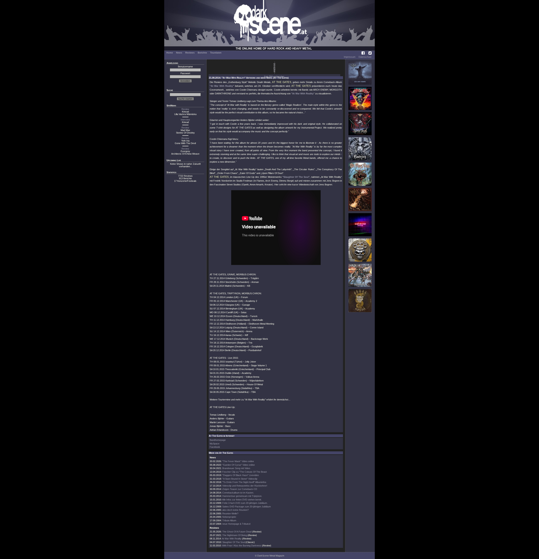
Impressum (349, 57)
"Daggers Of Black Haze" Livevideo (240, 475)
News (179, 52)
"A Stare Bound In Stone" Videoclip (239, 478)
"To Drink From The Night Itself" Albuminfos (244, 482)
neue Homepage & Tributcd (236, 524)
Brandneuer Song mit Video (236, 468)
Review (185, 109)
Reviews (190, 52)
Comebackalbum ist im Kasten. (238, 492)
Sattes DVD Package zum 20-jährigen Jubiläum (246, 506)
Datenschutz (365, 57)
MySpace (214, 443)
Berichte (202, 52)
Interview (185, 119)
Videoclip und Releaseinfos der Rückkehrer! (244, 485)
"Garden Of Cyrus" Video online (238, 465)
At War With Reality (231, 538)
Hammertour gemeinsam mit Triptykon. (242, 496)
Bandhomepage (218, 440)
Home (169, 52)
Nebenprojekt (229, 517)
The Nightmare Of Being (234, 535)
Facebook (215, 447)
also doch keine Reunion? (235, 510)
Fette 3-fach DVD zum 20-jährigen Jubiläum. (245, 503)
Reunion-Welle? (230, 513)
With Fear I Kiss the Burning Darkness (241, 545)
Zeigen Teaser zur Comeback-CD (239, 489)
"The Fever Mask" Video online (238, 461)
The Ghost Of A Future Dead (237, 531)
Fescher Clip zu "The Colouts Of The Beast (244, 472)
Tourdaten (215, 52)
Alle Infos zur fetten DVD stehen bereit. (242, 499)
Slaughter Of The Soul (233, 542)
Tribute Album (229, 520)
